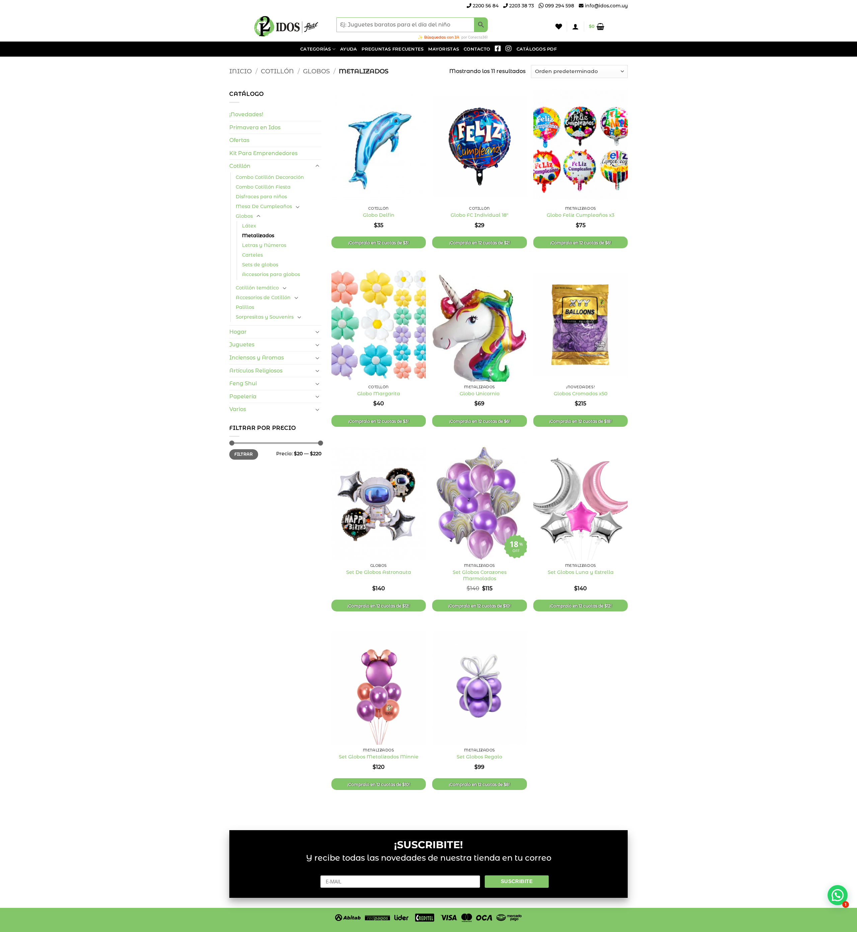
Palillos (245, 307)
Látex (249, 226)
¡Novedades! (246, 114)
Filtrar (243, 454)
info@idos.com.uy (606, 6)
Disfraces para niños (261, 197)
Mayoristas (443, 49)
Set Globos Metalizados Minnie (378, 757)
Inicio (240, 71)
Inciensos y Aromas (256, 357)
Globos (316, 71)
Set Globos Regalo (479, 757)
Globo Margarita (378, 394)
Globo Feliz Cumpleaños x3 (580, 215)
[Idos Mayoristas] (286, 26)
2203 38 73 (521, 6)
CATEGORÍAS (315, 49)
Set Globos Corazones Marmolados (480, 575)
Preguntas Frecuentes (392, 49)
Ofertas (239, 140)
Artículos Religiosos (256, 371)
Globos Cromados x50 (581, 394)
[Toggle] (317, 166)
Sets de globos (260, 265)
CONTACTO (477, 49)
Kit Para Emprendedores (263, 153)
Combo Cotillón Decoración (270, 177)
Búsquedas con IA (441, 37)
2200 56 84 (484, 6)
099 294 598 (559, 6)
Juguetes (241, 344)
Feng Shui (243, 383)
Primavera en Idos (255, 127)
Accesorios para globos (271, 274)
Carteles (252, 255)
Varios (237, 409)
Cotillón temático (257, 288)
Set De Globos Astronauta (378, 572)
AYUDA (348, 49)
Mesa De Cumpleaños (264, 206)
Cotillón (277, 71)
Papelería (242, 396)
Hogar (238, 332)
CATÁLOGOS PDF (537, 49)
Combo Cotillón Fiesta (263, 187)
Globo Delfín (378, 215)
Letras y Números (264, 245)
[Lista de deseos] (558, 26)
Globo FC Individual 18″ (480, 215)
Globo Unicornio (479, 394)
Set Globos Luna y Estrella (581, 572)
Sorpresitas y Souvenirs (265, 317)
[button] (575, 26)
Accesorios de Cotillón (263, 297)
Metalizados (258, 235)
